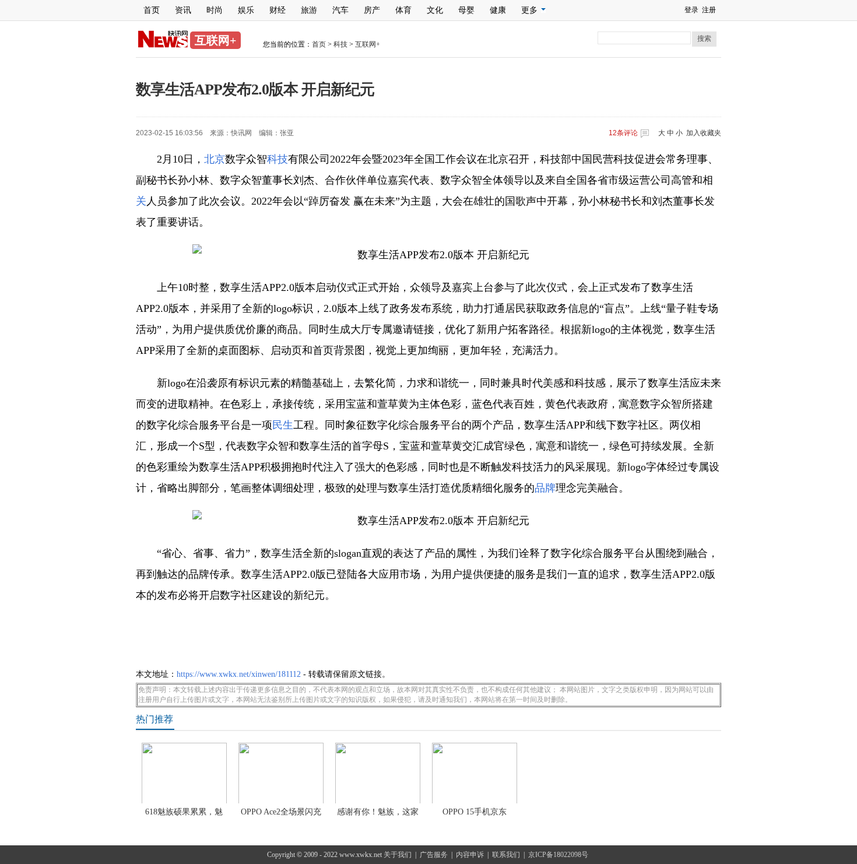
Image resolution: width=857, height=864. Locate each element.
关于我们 (398, 855)
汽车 (340, 10)
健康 (498, 10)
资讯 (183, 10)
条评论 (623, 133)
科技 (340, 44)
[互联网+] (163, 45)
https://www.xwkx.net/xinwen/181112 (239, 674)
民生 (282, 425)
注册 (709, 10)
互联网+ (367, 44)
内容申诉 (470, 855)
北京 (214, 159)
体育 (403, 10)
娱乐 (246, 10)
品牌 (545, 488)
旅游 (309, 10)
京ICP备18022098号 (558, 855)
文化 (435, 10)
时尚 (214, 10)
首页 (151, 10)
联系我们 (506, 855)
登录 (691, 10)
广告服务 (434, 855)
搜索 (704, 38)
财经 (277, 10)
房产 (372, 10)
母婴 (466, 10)
